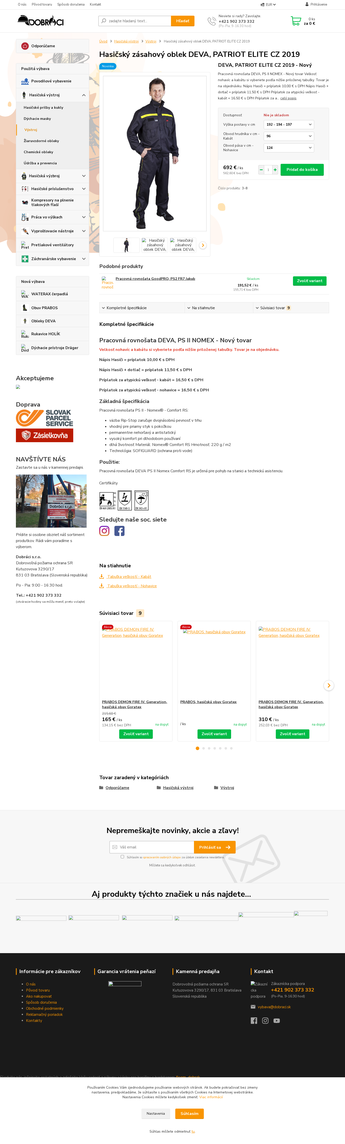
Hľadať (182, 21)
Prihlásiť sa (210, 847)
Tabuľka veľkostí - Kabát (128, 576)
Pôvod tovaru (42, 4)
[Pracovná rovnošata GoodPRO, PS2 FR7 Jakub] (107, 283)
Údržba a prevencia (40, 163)
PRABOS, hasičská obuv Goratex (208, 702)
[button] (197, 748)
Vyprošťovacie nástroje (52, 231)
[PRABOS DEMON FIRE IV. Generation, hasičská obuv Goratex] (136, 660)
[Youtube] (279, 1022)
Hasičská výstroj (44, 95)
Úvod (103, 41)
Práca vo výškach (46, 217)
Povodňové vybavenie (51, 81)
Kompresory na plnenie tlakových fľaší (52, 202)
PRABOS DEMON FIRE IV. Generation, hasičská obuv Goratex (134, 704)
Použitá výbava (35, 68)
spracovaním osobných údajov (162, 857)
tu (193, 1131)
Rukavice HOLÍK (45, 334)
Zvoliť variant (310, 281)
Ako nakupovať (39, 996)
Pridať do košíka (302, 169)
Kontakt (95, 4)
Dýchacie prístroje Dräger (54, 347)
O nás (22, 4)
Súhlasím (190, 1113)
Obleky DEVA (43, 321)
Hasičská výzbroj (44, 175)
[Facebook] (256, 1022)
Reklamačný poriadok (44, 1014)
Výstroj (30, 129)
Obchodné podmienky (45, 1008)
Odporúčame (43, 46)
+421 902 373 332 (237, 21)
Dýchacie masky (37, 118)
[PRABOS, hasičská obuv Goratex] (214, 660)
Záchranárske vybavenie (53, 258)
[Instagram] (268, 1022)
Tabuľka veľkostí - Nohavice (131, 586)
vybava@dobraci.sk (274, 1007)
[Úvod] (55, 21)
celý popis (288, 98)
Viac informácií (211, 1097)
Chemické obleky (38, 152)
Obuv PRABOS (44, 307)
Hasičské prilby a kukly (43, 107)
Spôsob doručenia (71, 4)
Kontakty (34, 1020)
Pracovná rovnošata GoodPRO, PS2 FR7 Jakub (155, 278)
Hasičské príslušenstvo (52, 188)
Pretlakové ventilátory (52, 245)
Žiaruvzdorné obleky (41, 141)
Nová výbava (33, 281)
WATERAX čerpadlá (49, 294)
